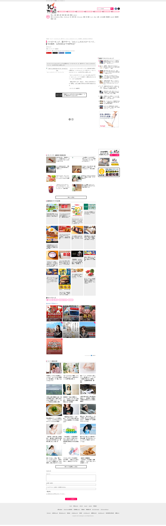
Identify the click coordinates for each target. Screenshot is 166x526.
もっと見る (71, 197)
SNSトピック (80, 11)
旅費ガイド (117, 513)
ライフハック (66, 16)
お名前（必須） (49, 483)
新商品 (71, 14)
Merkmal (68, 513)
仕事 (60, 14)
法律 (55, 14)
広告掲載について (77, 509)
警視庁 (52, 18)
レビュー (75, 14)
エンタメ (107, 11)
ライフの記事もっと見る (71, 466)
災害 (73, 16)
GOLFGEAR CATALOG (110, 513)
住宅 (55, 18)
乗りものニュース (62, 513)
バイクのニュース (86, 513)
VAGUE (80, 513)
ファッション (80, 16)
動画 (65, 14)
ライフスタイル (56, 16)
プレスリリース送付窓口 (68, 509)
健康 (58, 14)
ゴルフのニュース (101, 513)
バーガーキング (57, 50)
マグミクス (49, 513)
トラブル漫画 (102, 16)
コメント (48, 473)
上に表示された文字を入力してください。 (56, 493)
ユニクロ (112, 16)
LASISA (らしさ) (55, 513)
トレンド (98, 11)
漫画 (63, 14)
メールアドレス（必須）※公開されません (56, 487)
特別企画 (116, 11)
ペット (91, 16)
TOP (62, 11)
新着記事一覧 (88, 509)
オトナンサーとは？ (95, 509)
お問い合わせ (60, 509)
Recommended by (88, 355)
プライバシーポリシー (104, 509)
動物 (88, 16)
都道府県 (116, 16)
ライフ (71, 11)
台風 (98, 16)
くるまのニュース (75, 513)
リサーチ (89, 11)
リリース (72, 50)
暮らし (52, 14)
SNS (52, 16)
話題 (68, 14)
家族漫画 (108, 16)
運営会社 (83, 509)
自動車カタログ (94, 513)
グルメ (95, 16)
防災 (75, 16)
